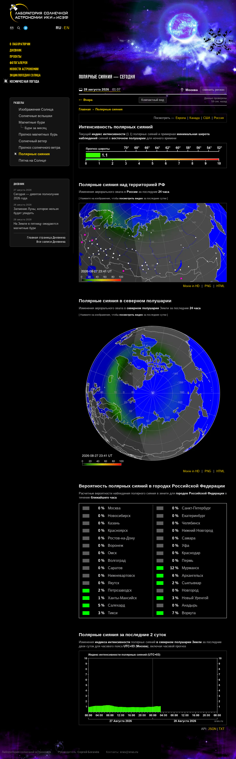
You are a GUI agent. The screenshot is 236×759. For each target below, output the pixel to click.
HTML (220, 286)
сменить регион (213, 89)
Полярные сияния (109, 109)
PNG (208, 286)
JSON (212, 729)
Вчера (87, 100)
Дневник (15, 50)
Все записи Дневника (50, 241)
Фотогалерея (19, 62)
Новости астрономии (24, 69)
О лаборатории (20, 44)
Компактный (152, 100)
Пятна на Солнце (32, 160)
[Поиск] (19, 28)
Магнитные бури (32, 122)
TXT (221, 729)
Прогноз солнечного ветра (39, 147)
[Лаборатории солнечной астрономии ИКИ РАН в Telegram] (26, 28)
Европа (181, 118)
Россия (219, 118)
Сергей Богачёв (88, 752)
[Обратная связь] (12, 28)
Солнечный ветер (33, 141)
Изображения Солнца (36, 109)
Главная (85, 109)
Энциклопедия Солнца (25, 75)
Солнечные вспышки (35, 116)
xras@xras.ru (129, 752)
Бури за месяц (36, 128)
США (206, 118)
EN (66, 28)
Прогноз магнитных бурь (38, 134)
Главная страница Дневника (46, 237)
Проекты (15, 56)
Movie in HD (191, 286)
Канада (194, 118)
